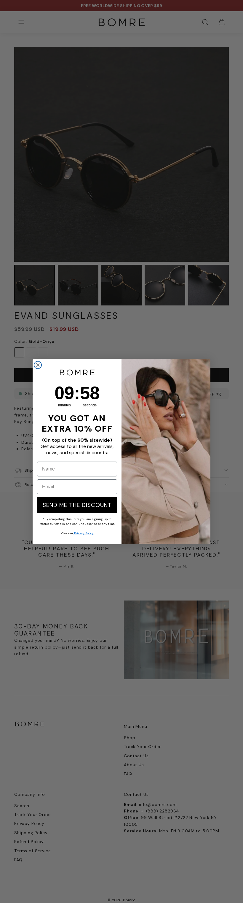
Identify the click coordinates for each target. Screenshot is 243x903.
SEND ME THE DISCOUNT (77, 505)
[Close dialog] (37, 365)
